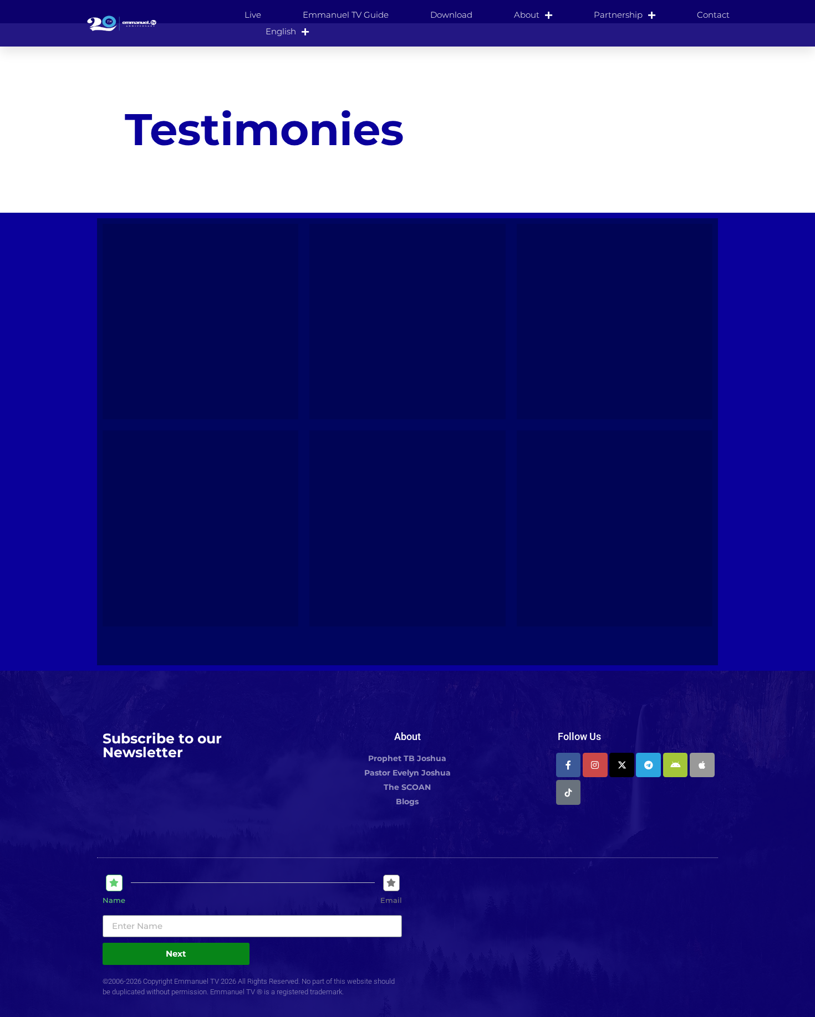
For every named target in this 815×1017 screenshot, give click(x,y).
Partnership (618, 14)
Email (391, 900)
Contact (713, 14)
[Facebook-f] (568, 765)
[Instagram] (595, 765)
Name (114, 900)
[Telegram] (648, 765)
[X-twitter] (621, 765)
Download (451, 14)
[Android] (675, 765)
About (526, 14)
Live (252, 14)
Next (176, 953)
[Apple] (702, 765)
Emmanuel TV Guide (346, 14)
